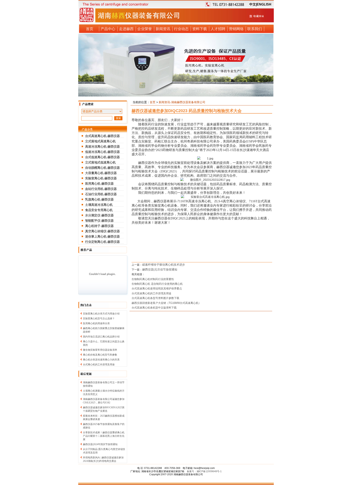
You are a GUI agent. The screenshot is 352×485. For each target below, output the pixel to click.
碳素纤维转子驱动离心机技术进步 (163, 264)
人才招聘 (218, 29)
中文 (252, 4)
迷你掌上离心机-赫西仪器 (102, 236)
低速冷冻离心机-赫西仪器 (102, 151)
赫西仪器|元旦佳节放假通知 (159, 269)
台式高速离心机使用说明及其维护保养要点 (157, 288)
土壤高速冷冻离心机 (99, 204)
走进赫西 (126, 29)
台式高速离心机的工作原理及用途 (151, 293)
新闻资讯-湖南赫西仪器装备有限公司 (182, 102)
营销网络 (236, 29)
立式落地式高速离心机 (100, 141)
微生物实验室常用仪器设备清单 (100, 349)
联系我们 (254, 29)
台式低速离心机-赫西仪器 (102, 157)
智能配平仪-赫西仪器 (99, 220)
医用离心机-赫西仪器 (99, 183)
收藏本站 (256, 18)
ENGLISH (264, 4)
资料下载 (199, 29)
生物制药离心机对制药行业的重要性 (153, 279)
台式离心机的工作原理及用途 (99, 364)
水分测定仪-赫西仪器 (99, 215)
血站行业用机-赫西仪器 (101, 188)
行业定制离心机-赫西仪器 (102, 241)
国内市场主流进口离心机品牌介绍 (101, 336)
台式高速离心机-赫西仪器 (102, 136)
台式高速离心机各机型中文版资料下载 (154, 307)
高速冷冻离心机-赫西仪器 (102, 146)
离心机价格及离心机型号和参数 (100, 354)
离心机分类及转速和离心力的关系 (101, 359)
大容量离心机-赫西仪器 (101, 173)
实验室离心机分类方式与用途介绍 (101, 313)
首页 (89, 29)
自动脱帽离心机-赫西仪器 (102, 167)
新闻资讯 (163, 29)
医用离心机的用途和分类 (96, 323)
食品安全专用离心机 (99, 210)
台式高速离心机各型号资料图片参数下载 (155, 298)
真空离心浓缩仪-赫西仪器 (102, 231)
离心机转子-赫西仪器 (99, 226)
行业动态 (181, 29)
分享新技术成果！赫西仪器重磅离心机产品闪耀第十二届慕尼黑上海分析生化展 (103, 436)
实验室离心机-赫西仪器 (101, 178)
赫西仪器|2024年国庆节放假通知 (100, 444)
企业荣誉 (144, 29)
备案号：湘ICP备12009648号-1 (204, 471)
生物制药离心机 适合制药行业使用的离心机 (157, 283)
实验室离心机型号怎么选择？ (99, 318)
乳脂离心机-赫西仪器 (99, 199)
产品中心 (108, 29)
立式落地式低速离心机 (100, 162)
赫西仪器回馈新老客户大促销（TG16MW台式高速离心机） (166, 302)
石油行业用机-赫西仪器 (101, 194)
